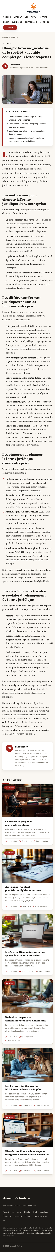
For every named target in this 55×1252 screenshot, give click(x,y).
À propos (44, 22)
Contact (10, 28)
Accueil (7, 17)
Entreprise (31, 22)
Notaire (43, 17)
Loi (26, 17)
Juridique (17, 22)
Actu (33, 17)
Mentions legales (41, 1216)
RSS (5, 1220)
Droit (6, 22)
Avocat (18, 17)
